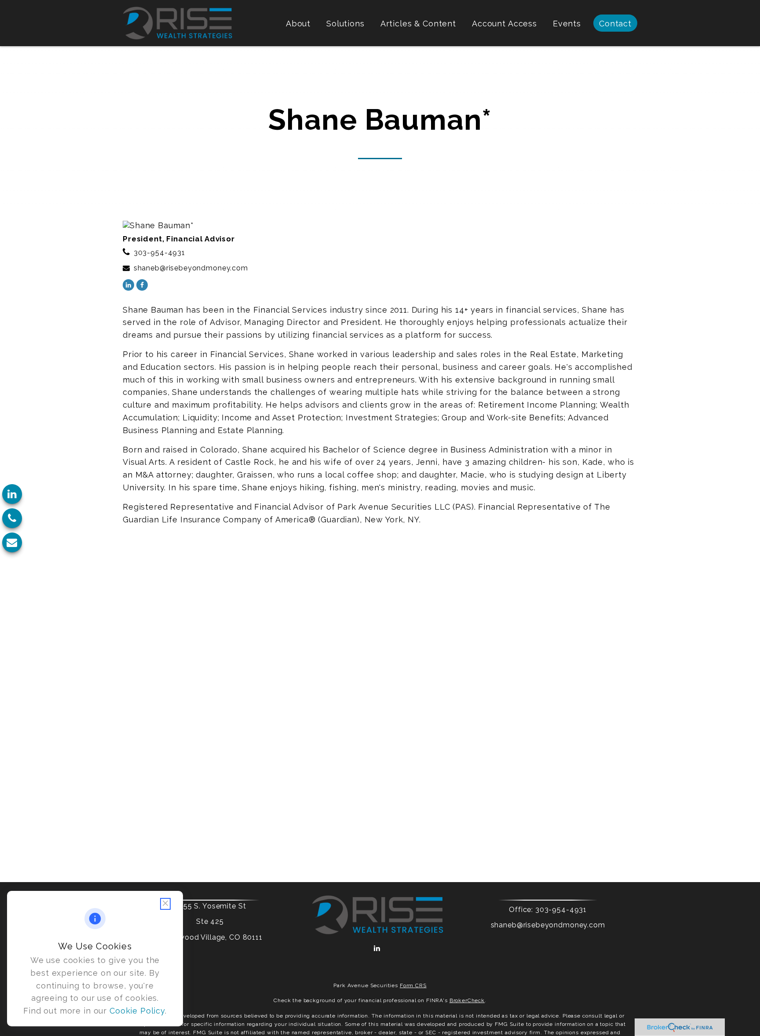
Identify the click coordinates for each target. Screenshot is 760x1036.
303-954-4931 (159, 252)
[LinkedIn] (12, 494)
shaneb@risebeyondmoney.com (191, 268)
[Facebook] (142, 285)
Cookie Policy (137, 1010)
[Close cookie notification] (165, 904)
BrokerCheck (467, 1000)
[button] (298, 23)
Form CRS (413, 985)
